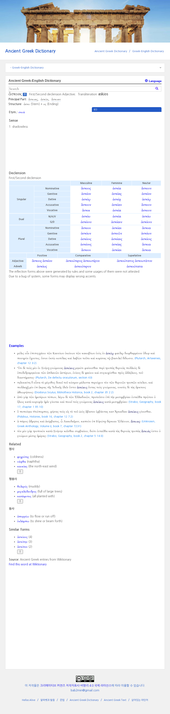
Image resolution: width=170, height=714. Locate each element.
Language (155, 81)
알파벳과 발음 (47, 700)
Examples (16, 345)
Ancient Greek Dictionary (30, 51)
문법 (62, 700)
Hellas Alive (28, 700)
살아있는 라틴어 (139, 700)
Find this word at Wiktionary (28, 564)
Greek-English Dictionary (148, 51)
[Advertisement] (127, 141)
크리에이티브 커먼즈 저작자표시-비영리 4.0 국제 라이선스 (75, 685)
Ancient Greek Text (115, 700)
